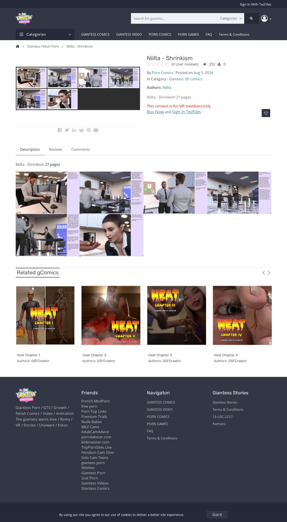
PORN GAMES (188, 34)
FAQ (209, 34)
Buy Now (155, 111)
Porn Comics (162, 72)
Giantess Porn (93, 472)
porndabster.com (96, 437)
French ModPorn (95, 401)
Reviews (55, 149)
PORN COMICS (160, 34)
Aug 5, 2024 (203, 72)
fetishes (88, 467)
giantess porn (93, 462)
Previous (263, 272)
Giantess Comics (95, 488)
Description (30, 149)
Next (269, 272)
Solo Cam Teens (94, 457)
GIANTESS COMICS (95, 34)
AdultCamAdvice (95, 431)
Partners (219, 424)
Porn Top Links (94, 411)
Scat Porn (89, 478)
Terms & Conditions (234, 34)
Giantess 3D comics (185, 78)
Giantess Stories (225, 402)
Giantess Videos (95, 483)
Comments (80, 149)
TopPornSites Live (96, 447)
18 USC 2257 (223, 416)
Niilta (167, 87)
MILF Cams (90, 426)
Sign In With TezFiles (255, 4)
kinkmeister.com (95, 442)
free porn (89, 406)
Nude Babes (91, 421)
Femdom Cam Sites (97, 452)
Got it (217, 514)
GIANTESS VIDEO (129, 34)
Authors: (154, 87)
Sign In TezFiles (186, 111)
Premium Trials (94, 416)
